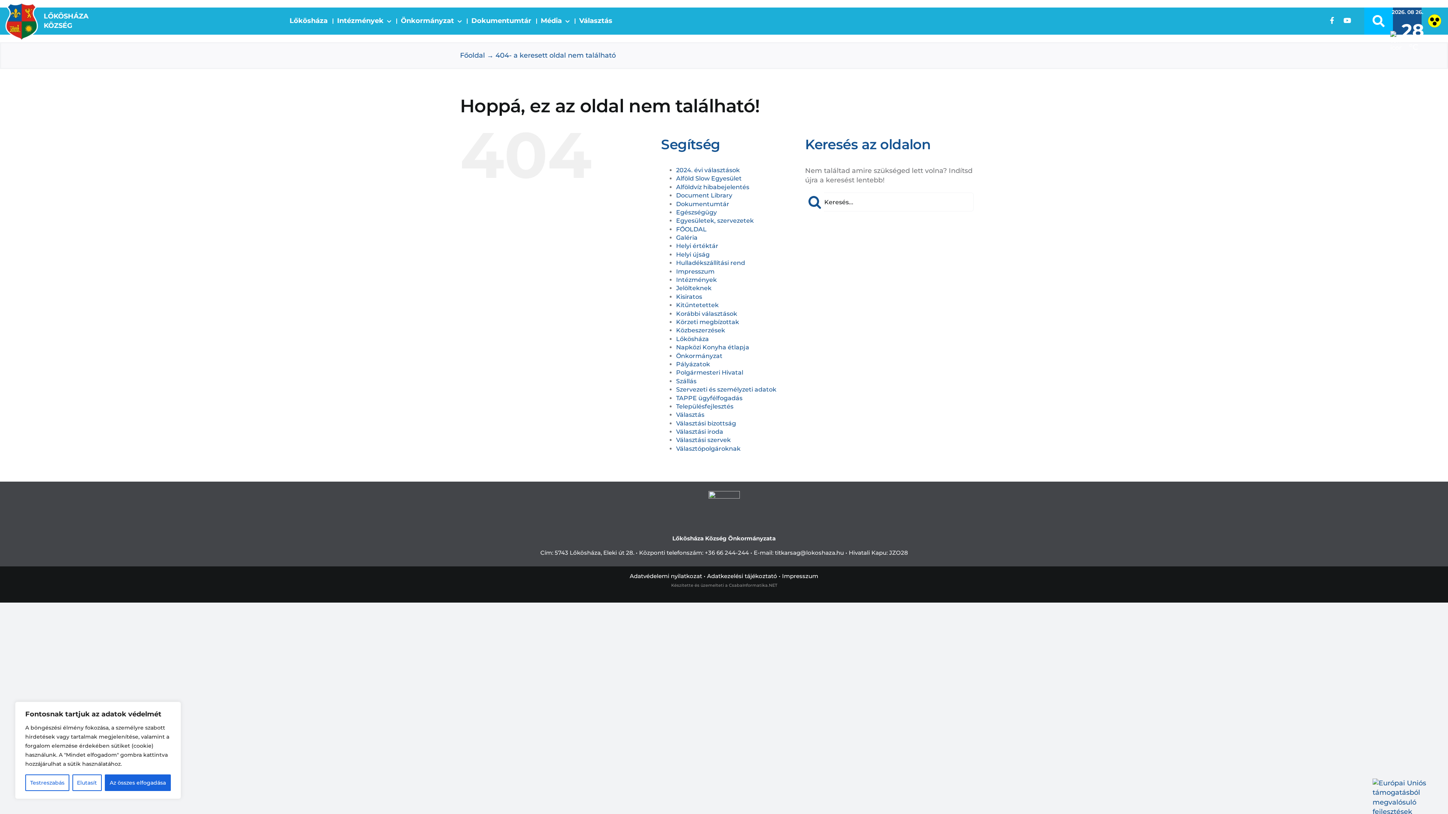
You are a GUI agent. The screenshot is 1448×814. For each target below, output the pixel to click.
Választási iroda (699, 431)
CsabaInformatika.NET (753, 585)
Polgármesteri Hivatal (709, 372)
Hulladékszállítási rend (710, 262)
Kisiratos (689, 296)
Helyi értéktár (697, 245)
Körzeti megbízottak (707, 322)
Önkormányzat (699, 356)
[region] (98, 750)
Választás (690, 414)
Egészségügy (696, 212)
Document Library (704, 195)
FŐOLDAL (691, 229)
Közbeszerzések (700, 330)
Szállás (686, 381)
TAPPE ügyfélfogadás (709, 398)
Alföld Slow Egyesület (709, 178)
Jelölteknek (694, 288)
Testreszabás (47, 782)
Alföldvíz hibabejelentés (712, 187)
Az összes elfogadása (138, 782)
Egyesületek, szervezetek (715, 220)
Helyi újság (693, 254)
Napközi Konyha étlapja (712, 347)
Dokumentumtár (702, 204)
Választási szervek (703, 440)
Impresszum (695, 271)
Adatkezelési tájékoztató (742, 576)
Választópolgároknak (708, 448)
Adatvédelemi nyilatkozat (666, 576)
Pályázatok (693, 364)
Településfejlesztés (704, 406)
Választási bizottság (706, 423)
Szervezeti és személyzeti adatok (726, 389)
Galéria (687, 237)
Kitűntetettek (697, 305)
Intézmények (696, 279)
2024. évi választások (708, 170)
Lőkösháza (692, 339)
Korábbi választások (706, 313)
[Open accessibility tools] (1434, 21)
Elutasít (87, 782)
